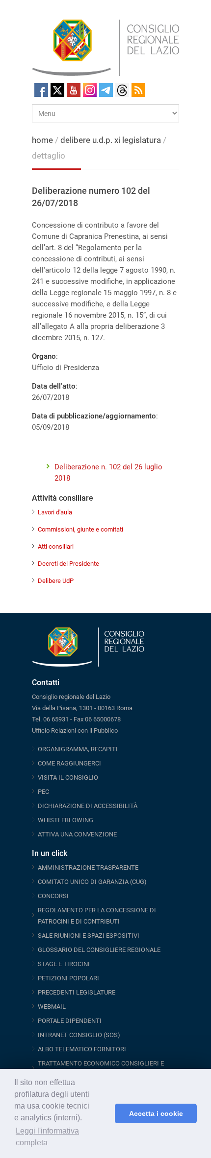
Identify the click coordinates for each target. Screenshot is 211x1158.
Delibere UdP (56, 580)
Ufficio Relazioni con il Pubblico (75, 730)
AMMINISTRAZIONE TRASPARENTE (88, 867)
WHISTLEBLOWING (65, 820)
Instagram (90, 90)
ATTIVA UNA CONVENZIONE (77, 834)
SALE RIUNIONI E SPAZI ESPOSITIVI (88, 935)
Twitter (57, 90)
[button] (104, 1113)
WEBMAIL (52, 1006)
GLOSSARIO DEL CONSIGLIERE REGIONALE (99, 949)
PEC (43, 791)
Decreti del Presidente (68, 563)
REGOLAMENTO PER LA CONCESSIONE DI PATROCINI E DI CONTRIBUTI (97, 915)
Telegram (106, 90)
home (42, 140)
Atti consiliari (56, 546)
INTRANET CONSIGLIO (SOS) (79, 1035)
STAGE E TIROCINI (64, 964)
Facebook (41, 90)
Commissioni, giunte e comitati (80, 529)
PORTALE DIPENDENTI (70, 1020)
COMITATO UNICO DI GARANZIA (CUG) (92, 881)
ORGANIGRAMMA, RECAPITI (78, 749)
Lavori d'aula (55, 512)
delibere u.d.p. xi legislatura (110, 140)
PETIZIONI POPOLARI (68, 978)
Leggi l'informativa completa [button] (47, 1137)
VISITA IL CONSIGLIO (68, 777)
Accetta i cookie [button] (156, 1113)
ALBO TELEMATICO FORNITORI (82, 1049)
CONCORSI (53, 896)
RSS (138, 90)
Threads (122, 90)
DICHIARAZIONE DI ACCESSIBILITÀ (87, 806)
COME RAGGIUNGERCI (69, 763)
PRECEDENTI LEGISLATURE (76, 992)
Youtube (73, 90)
